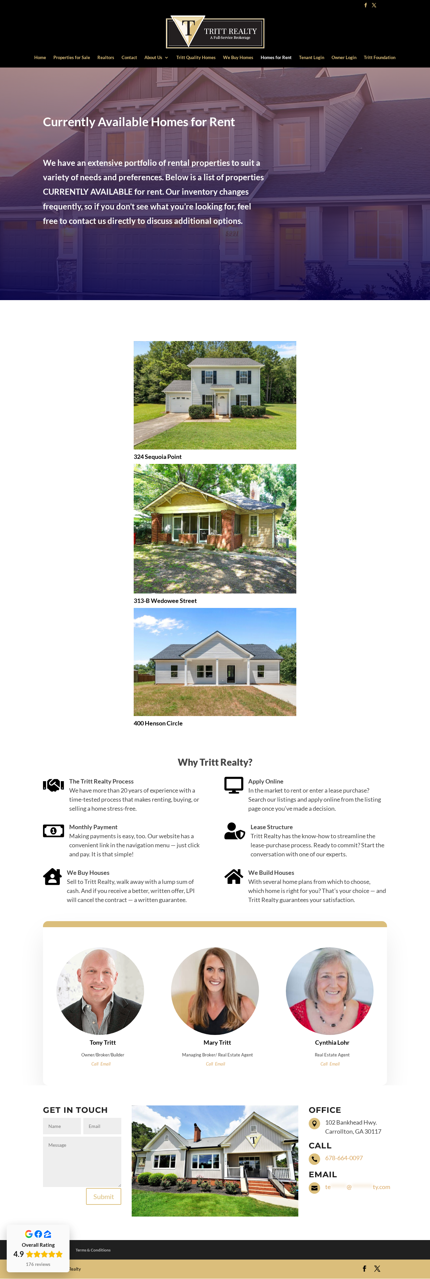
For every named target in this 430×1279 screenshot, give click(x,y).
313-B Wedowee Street (165, 600)
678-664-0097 (344, 1158)
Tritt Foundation (379, 57)
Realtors (105, 57)
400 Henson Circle (158, 723)
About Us (153, 57)
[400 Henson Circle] (215, 662)
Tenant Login (311, 57)
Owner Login (344, 57)
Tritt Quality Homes (196, 57)
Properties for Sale (71, 57)
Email (105, 1064)
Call (94, 1064)
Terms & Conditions (93, 1249)
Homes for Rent (276, 57)
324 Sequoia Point (158, 456)
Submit (103, 1196)
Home (40, 57)
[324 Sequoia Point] (215, 395)
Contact (129, 57)
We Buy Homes (238, 57)
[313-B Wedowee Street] (215, 529)
